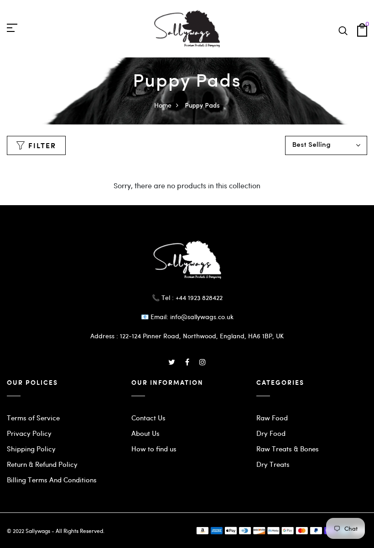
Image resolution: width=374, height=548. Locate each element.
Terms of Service (33, 417)
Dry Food (271, 433)
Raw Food (272, 417)
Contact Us (148, 417)
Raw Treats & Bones (287, 448)
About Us (145, 433)
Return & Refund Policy (42, 464)
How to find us (154, 448)
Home (162, 105)
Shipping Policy (31, 448)
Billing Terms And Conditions (52, 479)
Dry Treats (273, 464)
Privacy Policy (29, 433)
